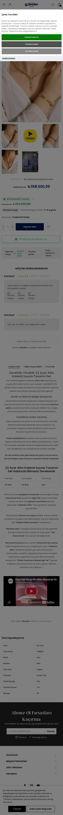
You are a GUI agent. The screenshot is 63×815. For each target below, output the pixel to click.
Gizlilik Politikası (8, 58)
